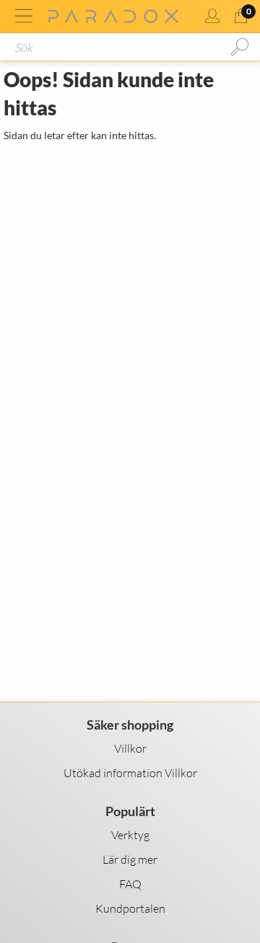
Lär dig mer (130, 859)
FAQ (130, 884)
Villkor (130, 748)
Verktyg (130, 835)
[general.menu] (23, 16)
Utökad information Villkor (130, 773)
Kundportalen (130, 908)
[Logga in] (212, 16)
